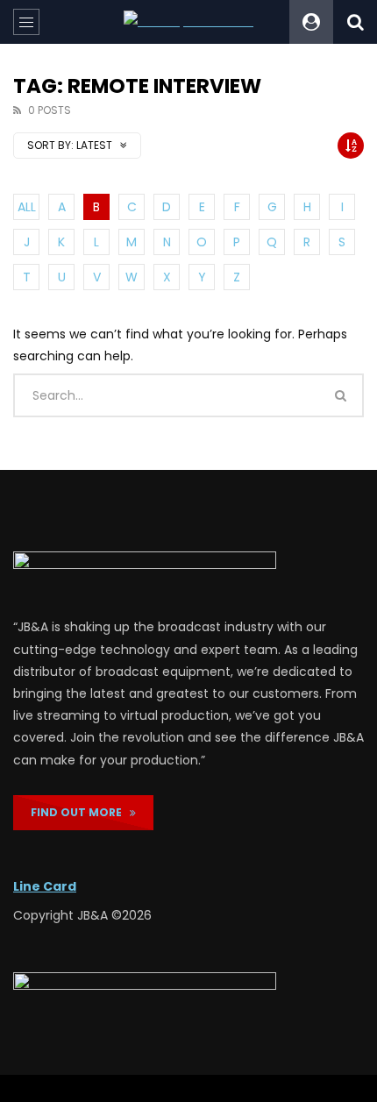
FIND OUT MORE (80, 812)
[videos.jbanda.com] (188, 21)
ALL (27, 207)
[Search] (355, 22)
